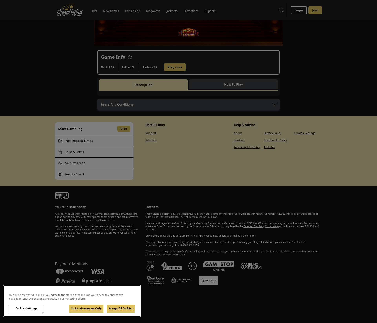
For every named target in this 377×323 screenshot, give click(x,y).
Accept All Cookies (121, 308)
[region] (72, 301)
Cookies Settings (26, 308)
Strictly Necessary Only (86, 308)
